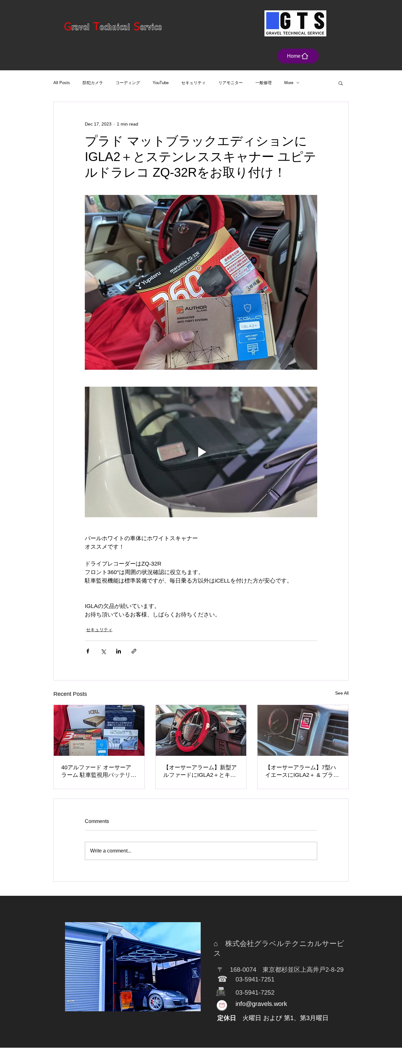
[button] (341, 82)
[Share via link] (134, 651)
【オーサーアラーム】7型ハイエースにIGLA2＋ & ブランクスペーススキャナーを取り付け (302, 771)
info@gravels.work (261, 1003)
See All (342, 693)
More (288, 82)
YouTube (161, 82)
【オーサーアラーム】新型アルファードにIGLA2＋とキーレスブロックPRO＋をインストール (200, 771)
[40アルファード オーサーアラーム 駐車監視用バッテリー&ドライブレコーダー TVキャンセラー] (99, 730)
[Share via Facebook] (88, 651)
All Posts (61, 82)
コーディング (128, 82)
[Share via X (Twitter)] (103, 651)
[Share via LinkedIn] (119, 651)
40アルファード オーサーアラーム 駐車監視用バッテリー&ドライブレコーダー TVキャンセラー (98, 771)
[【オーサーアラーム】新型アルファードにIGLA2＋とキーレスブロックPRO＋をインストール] (201, 730)
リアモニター (230, 82)
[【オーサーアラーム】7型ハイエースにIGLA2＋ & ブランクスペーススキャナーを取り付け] (303, 730)
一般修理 (263, 82)
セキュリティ (193, 82)
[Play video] (201, 452)
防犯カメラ (93, 82)
